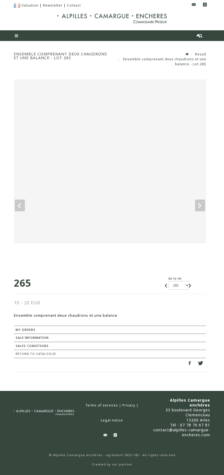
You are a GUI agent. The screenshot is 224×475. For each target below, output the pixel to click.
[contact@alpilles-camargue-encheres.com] (193, 5)
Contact (74, 5)
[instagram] (204, 5)
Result (200, 54)
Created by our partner (112, 464)
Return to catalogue (36, 354)
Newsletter (53, 5)
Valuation (30, 5)
